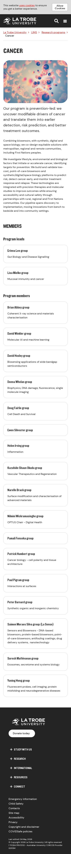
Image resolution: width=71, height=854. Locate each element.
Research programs (53, 32)
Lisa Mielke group (35, 276)
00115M (12, 848)
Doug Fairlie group (35, 411)
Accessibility (16, 817)
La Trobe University (15, 32)
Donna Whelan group (35, 387)
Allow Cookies (60, 7)
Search (56, 21)
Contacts (14, 808)
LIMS (34, 32)
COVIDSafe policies (20, 831)
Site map (14, 813)
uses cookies (27, 5)
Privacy (13, 822)
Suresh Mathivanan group (35, 662)
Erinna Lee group (35, 254)
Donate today (21, 733)
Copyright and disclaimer (24, 827)
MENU (65, 21)
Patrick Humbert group (35, 559)
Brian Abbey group (35, 313)
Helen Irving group (35, 449)
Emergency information (23, 799)
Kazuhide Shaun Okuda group (35, 471)
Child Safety (16, 803)
